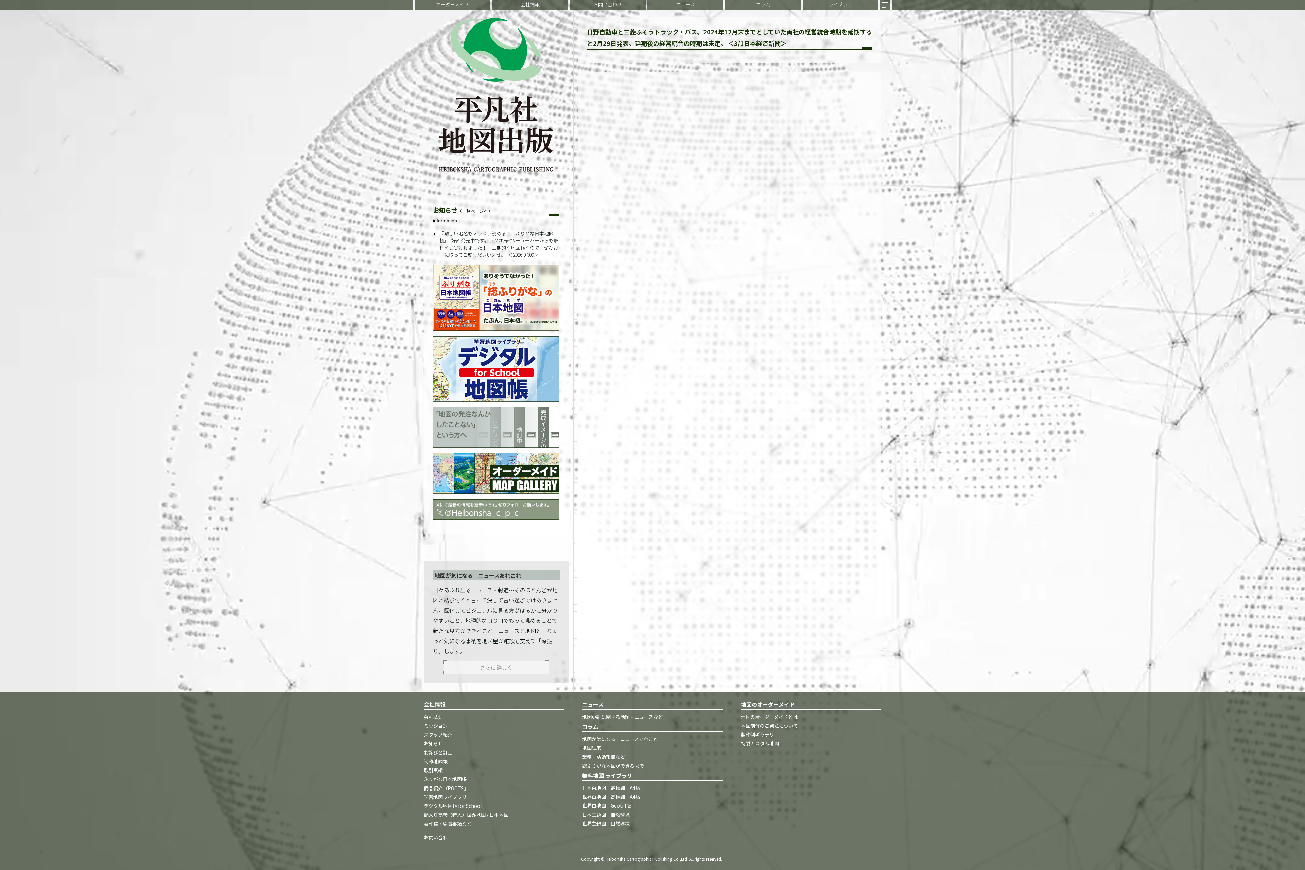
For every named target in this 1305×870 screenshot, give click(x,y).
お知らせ (433, 743)
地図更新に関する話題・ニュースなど (622, 716)
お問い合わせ (607, 4)
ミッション (436, 725)
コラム (763, 4)
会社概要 (433, 716)
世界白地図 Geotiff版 (606, 805)
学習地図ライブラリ (445, 797)
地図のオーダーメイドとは (769, 716)
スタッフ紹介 (438, 734)
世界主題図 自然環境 (606, 823)
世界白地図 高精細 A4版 (611, 797)
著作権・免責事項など (447, 823)
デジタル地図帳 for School (453, 806)
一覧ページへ (475, 210)
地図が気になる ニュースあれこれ (620, 739)
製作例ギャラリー (760, 734)
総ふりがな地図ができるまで (613, 765)
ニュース (685, 4)
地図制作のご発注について (769, 725)
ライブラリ (840, 4)
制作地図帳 (436, 761)
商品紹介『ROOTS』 (446, 788)
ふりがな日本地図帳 (445, 779)
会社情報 (530, 4)
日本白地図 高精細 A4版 (611, 787)
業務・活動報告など (603, 757)
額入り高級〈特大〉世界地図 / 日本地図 (466, 815)
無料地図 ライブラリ (607, 775)
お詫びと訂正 (438, 752)
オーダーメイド (452, 4)
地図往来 (591, 748)
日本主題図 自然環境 (606, 814)
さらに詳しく (496, 667)
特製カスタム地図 (760, 743)
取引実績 (433, 770)
